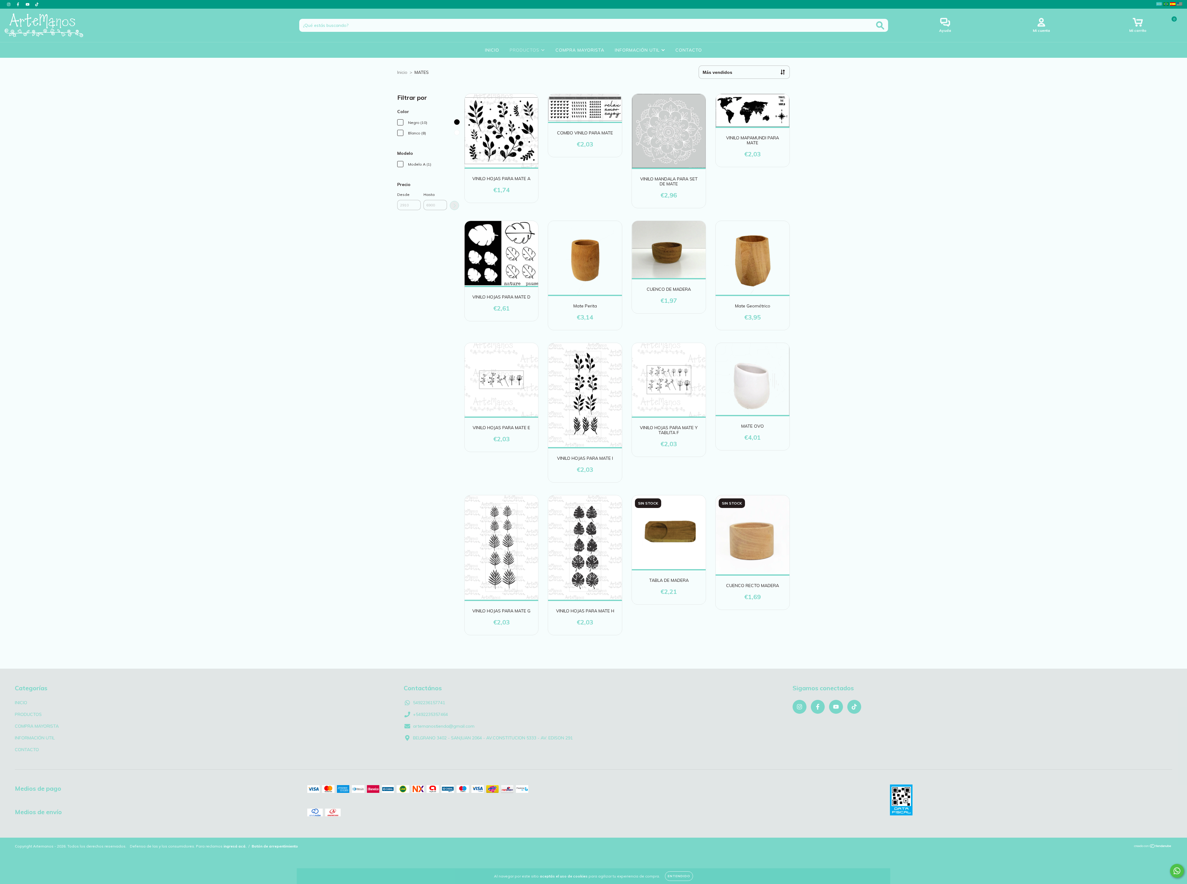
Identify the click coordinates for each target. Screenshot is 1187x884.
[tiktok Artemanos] (37, 4)
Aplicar (454, 205)
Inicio (402, 72)
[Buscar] (880, 25)
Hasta (429, 194)
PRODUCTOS (525, 50)
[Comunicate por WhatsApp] (1177, 871)
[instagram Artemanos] (9, 4)
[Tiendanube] (1153, 846)
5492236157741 (429, 702)
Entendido (679, 876)
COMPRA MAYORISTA (579, 50)
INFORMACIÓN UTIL (638, 50)
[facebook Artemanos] (18, 4)
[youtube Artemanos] (28, 4)
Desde (403, 194)
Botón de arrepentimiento (275, 846)
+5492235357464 (430, 714)
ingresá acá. (234, 846)
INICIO (492, 50)
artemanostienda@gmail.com (443, 726)
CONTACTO (688, 50)
